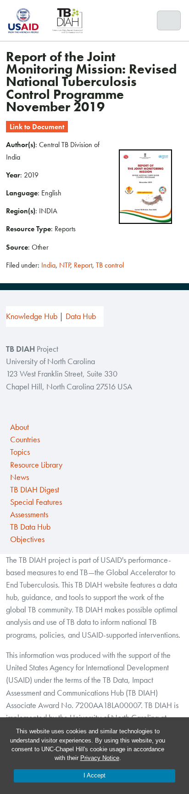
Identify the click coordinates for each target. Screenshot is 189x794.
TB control (110, 265)
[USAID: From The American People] (26, 20)
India (48, 265)
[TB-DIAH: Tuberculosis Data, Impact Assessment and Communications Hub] (67, 20)
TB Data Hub (30, 527)
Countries (25, 439)
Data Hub (81, 316)
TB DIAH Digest (34, 490)
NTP (64, 265)
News (19, 477)
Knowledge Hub (31, 316)
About (19, 427)
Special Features (36, 502)
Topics (20, 452)
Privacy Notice (99, 757)
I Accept (94, 775)
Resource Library (36, 465)
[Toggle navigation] (169, 21)
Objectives (27, 539)
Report (83, 265)
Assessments (29, 514)
